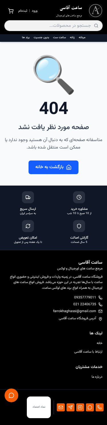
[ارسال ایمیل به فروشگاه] (61, 407)
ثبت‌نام (22, 11)
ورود (34, 11)
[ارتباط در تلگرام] (70, 407)
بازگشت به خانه (49, 167)
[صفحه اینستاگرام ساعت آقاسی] (80, 407)
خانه (99, 343)
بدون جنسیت (41, 37)
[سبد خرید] (11, 11)
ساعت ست (59, 37)
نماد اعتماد (39, 407)
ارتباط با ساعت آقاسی (88, 351)
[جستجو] (96, 26)
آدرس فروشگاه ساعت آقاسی (77, 318)
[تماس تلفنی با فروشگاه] (100, 407)
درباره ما (97, 376)
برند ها (26, 37)
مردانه (82, 37)
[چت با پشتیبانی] (11, 395)
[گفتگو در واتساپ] (90, 407)
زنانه (72, 37)
